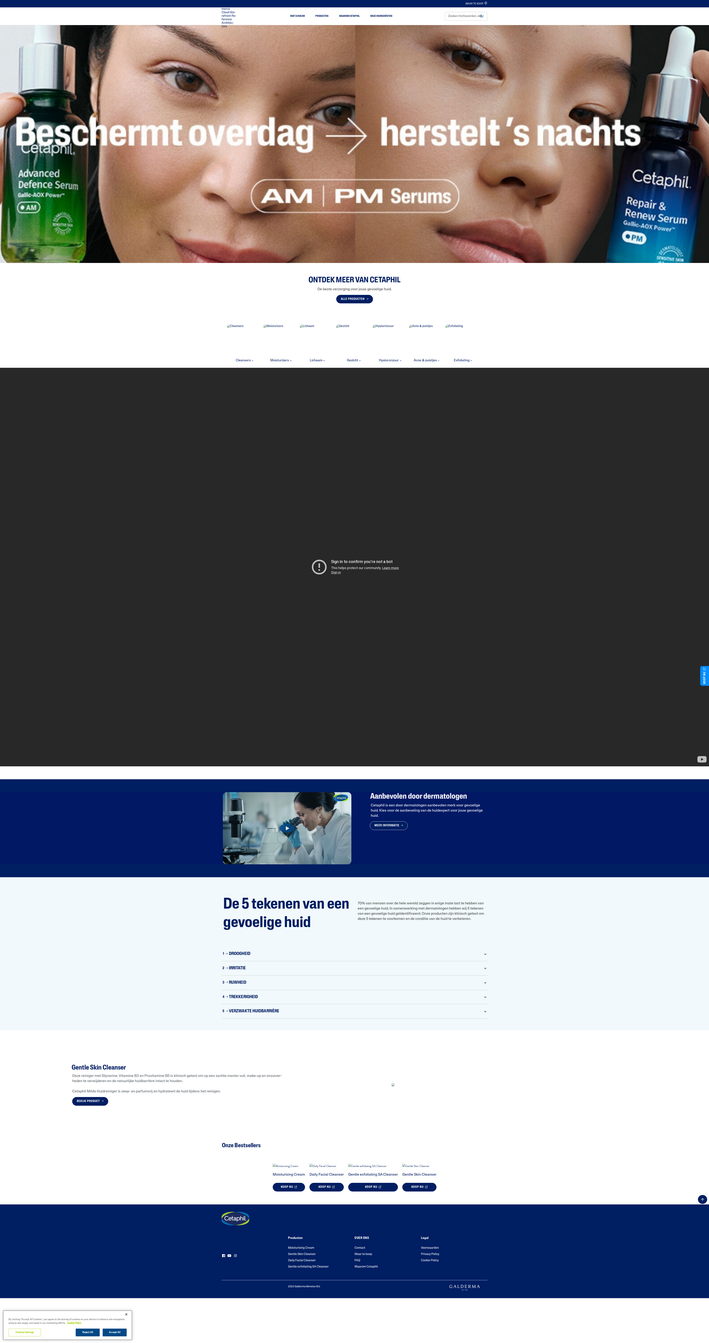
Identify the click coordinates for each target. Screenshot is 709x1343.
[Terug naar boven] (702, 1199)
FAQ (357, 1260)
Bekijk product (89, 1101)
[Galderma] (464, 1287)
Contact (359, 1247)
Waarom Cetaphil (366, 1266)
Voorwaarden (430, 1247)
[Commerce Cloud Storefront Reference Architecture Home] (230, 16)
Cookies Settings (25, 1332)
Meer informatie (387, 825)
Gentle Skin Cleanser (419, 1175)
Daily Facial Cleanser (326, 1175)
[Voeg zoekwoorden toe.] (481, 16)
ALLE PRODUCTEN (353, 299)
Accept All (114, 1332)
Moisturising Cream (289, 1175)
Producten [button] (321, 16)
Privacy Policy (430, 1254)
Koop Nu (287, 1187)
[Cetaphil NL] (235, 1218)
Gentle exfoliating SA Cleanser (373, 1175)
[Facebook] (223, 1255)
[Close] (126, 1314)
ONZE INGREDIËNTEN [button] (381, 16)
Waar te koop (363, 1254)
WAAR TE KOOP (474, 4)
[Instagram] (235, 1255)
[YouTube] (229, 1255)
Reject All (87, 1332)
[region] (67, 1325)
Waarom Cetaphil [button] (349, 16)
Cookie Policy (430, 1260)
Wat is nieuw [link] (297, 16)
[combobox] (466, 16)
